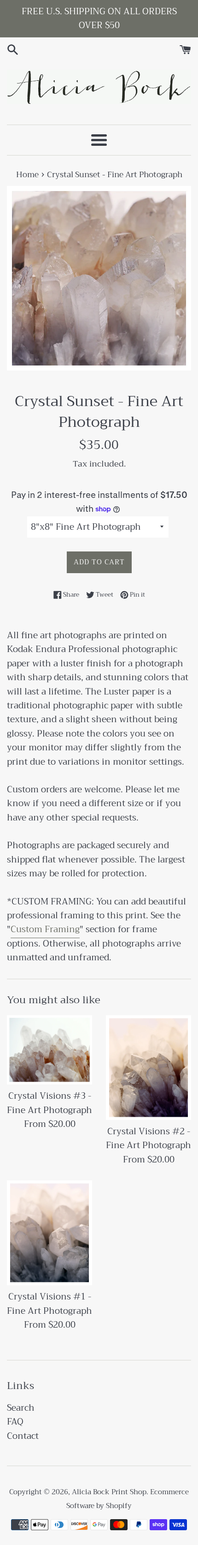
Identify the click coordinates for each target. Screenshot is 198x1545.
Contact (23, 1435)
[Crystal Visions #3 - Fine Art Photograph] (49, 1050)
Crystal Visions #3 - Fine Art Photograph (49, 1102)
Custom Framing (45, 929)
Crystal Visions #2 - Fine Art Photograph (148, 1138)
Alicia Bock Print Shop (109, 1492)
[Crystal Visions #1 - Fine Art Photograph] (49, 1232)
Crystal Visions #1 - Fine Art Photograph (49, 1303)
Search (21, 1407)
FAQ (15, 1421)
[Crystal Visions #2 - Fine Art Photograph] (148, 1067)
